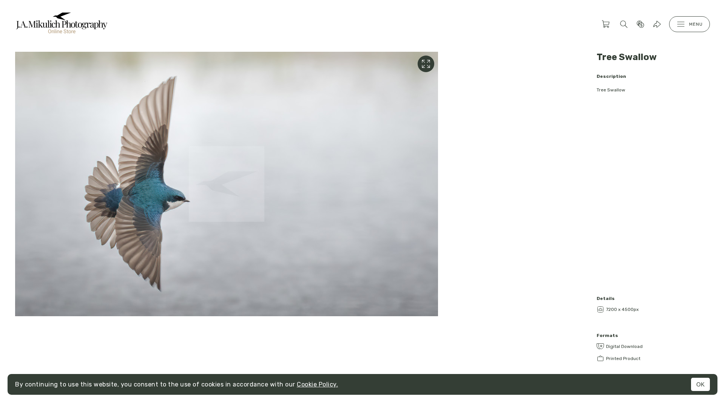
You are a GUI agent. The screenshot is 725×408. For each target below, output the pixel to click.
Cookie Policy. (317, 384)
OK (700, 384)
